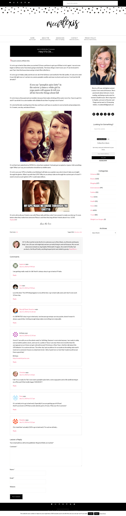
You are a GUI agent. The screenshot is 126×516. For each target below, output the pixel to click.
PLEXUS (12, 220)
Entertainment (95, 188)
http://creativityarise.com (21, 358)
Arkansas (93, 174)
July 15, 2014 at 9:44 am (27, 267)
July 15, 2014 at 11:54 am (27, 335)
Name (12, 469)
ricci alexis (63, 24)
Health (92, 201)
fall (75, 232)
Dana (21, 396)
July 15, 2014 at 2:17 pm (27, 398)
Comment (13, 446)
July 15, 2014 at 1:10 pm (27, 375)
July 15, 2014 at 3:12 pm (27, 422)
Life (17, 232)
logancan (22, 264)
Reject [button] (96, 513)
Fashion (92, 192)
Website (12, 487)
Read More (103, 513)
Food (92, 197)
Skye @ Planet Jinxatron (27, 309)
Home (92, 206)
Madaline (22, 420)
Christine (22, 372)
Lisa (20, 285)
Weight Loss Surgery (97, 219)
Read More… (73, 249)
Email (12, 478)
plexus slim (79, 232)
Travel (92, 215)
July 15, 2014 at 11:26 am (27, 312)
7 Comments (51, 49)
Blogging (93, 183)
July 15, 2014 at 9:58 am (27, 288)
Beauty (92, 179)
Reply (14, 275)
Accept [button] (90, 513)
